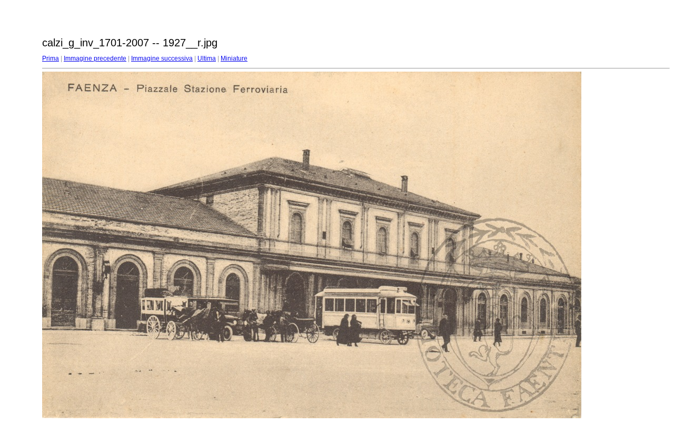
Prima (50, 58)
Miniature (234, 58)
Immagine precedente (95, 58)
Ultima (206, 58)
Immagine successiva (162, 58)
